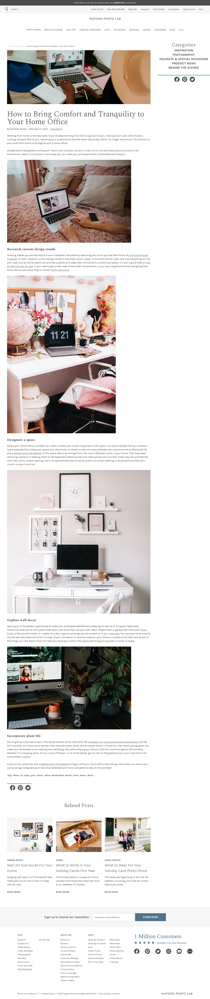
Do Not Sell (44, 939)
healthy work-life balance (54, 764)
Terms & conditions (27, 993)
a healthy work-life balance (27, 453)
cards (59, 860)
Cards (113, 954)
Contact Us (23, 943)
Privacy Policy (67, 969)
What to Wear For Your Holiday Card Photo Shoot (126, 868)
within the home (60, 270)
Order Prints (94, 951)
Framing (114, 962)
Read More (13, 891)
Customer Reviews (69, 958)
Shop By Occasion (97, 943)
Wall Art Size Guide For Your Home (30, 868)
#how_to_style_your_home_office (31, 775)
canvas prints (15, 860)
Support (22, 939)
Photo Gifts (115, 947)
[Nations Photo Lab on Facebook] (136, 951)
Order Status (24, 947)
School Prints (95, 954)
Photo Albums (117, 951)
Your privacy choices (109, 993)
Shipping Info (24, 954)
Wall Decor (13, 626)
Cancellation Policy (70, 962)
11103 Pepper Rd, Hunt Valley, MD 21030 (77, 993)
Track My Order (25, 965)
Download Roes (95, 958)
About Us (64, 939)
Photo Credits (67, 980)
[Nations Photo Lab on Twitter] (158, 951)
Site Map (22, 958)
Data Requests (25, 969)
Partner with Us (68, 947)
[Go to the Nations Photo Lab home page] (105, 18)
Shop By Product (96, 939)
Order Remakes (25, 951)
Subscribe (150, 917)
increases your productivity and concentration (113, 741)
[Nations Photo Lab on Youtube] (179, 951)
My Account (23, 962)
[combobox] (28, 9)
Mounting (114, 939)
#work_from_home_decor (79, 775)
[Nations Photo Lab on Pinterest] (147, 951)
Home (10, 46)
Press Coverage (68, 973)
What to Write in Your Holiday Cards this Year (75, 868)
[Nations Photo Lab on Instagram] (168, 951)
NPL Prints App (95, 962)
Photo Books (116, 958)
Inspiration (19, 46)
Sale (90, 947)
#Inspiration (58, 775)
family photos (113, 860)
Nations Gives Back (70, 976)
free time (114, 633)
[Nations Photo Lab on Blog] (189, 951)
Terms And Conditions (71, 965)
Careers (64, 943)
